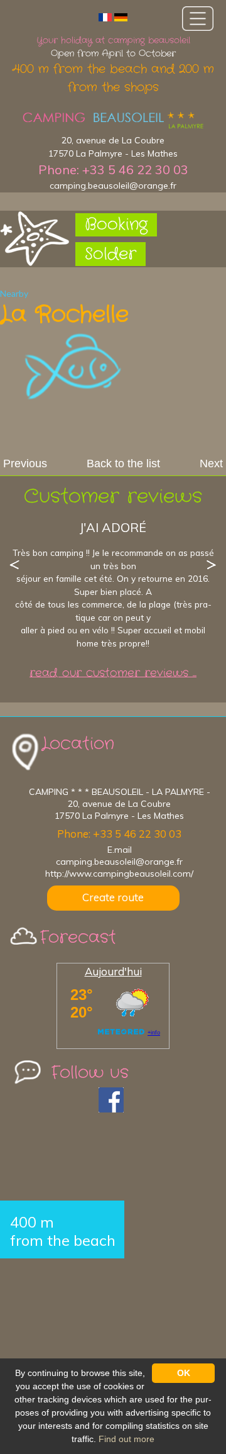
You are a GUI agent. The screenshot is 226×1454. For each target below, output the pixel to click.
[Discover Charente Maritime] (113, 120)
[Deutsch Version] (120, 16)
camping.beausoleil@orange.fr (113, 185)
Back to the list (123, 463)
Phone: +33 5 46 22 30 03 (113, 169)
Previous (25, 463)
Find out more (126, 1439)
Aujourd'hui (113, 971)
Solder (110, 254)
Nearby (14, 293)
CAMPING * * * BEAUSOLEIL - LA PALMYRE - (119, 791)
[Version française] (105, 16)
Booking (116, 224)
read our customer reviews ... (113, 673)
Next (211, 463)
